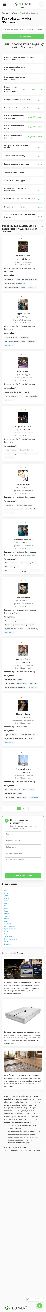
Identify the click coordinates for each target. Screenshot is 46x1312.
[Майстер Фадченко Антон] (23, 650)
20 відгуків (26, 430)
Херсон (7, 911)
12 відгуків (26, 662)
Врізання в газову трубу (14, 207)
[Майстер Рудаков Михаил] (23, 588)
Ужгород (7, 944)
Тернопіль (8, 936)
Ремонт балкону (32, 629)
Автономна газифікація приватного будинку (19, 216)
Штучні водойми (31, 509)
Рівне (6, 931)
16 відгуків (26, 543)
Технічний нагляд (11, 337)
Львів (6, 903)
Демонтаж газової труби (14, 180)
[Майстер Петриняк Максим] (23, 417)
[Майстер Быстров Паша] (23, 362)
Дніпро (7, 896)
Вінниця (7, 908)
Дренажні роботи (11, 735)
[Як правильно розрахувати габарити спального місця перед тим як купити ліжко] (23, 1014)
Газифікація (9, 279)
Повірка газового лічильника (17, 100)
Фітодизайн (32, 341)
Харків (6, 893)
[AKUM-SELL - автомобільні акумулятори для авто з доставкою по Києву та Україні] (23, 969)
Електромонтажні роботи (13, 680)
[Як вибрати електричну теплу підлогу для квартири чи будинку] (23, 1061)
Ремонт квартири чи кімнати (15, 621)
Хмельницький (9, 926)
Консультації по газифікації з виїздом (16, 146)
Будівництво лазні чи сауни (14, 629)
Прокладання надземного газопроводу (15, 78)
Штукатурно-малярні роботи (15, 287)
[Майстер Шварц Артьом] (23, 475)
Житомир (7, 924)
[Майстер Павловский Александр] (23, 530)
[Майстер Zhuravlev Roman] (23, 247)
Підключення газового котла (14, 127)
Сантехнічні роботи (26, 450)
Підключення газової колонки (13, 137)
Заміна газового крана (14, 172)
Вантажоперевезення (12, 790)
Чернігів (7, 916)
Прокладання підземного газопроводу (15, 68)
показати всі (32, 287)
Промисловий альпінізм (13, 392)
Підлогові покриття (11, 567)
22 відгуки (26, 317)
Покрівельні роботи (31, 396)
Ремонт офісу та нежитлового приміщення (19, 625)
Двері (27, 392)
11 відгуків (26, 772)
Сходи (31, 739)
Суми (6, 921)
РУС (25, 7)
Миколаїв (7, 906)
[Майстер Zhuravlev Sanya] (23, 705)
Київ (5, 891)
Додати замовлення (23, 36)
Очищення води (10, 450)
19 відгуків (26, 488)
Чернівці (7, 934)
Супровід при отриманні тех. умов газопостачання (19, 58)
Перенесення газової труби (16, 108)
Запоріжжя (8, 901)
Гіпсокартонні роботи (28, 563)
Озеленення (9, 505)
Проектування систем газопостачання (11, 89)
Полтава (7, 913)
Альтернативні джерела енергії (15, 454)
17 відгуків (26, 601)
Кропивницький (10, 929)
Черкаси (7, 919)
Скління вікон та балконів (13, 509)
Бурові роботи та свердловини (15, 739)
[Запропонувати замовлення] (24, 238)
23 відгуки (26, 259)
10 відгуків (26, 717)
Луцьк (6, 941)
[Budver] (23, 4)
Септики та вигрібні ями (13, 396)
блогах (20, 953)
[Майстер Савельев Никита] (23, 760)
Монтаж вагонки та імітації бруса (16, 571)
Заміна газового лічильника (16, 164)
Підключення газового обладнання (14, 117)
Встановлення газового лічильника (19, 199)
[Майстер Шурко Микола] (23, 304)
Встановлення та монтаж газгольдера (15, 189)
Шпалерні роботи (11, 563)
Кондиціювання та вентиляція (15, 283)
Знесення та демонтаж (24, 505)
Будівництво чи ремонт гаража (27, 279)
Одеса (6, 898)
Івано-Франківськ (10, 939)
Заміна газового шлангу (14, 156)
